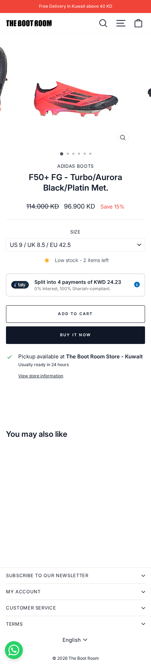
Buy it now (75, 334)
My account (23, 591)
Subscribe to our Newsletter (47, 575)
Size (75, 232)
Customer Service (31, 608)
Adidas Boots (75, 166)
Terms (14, 624)
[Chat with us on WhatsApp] (14, 650)
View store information (40, 375)
